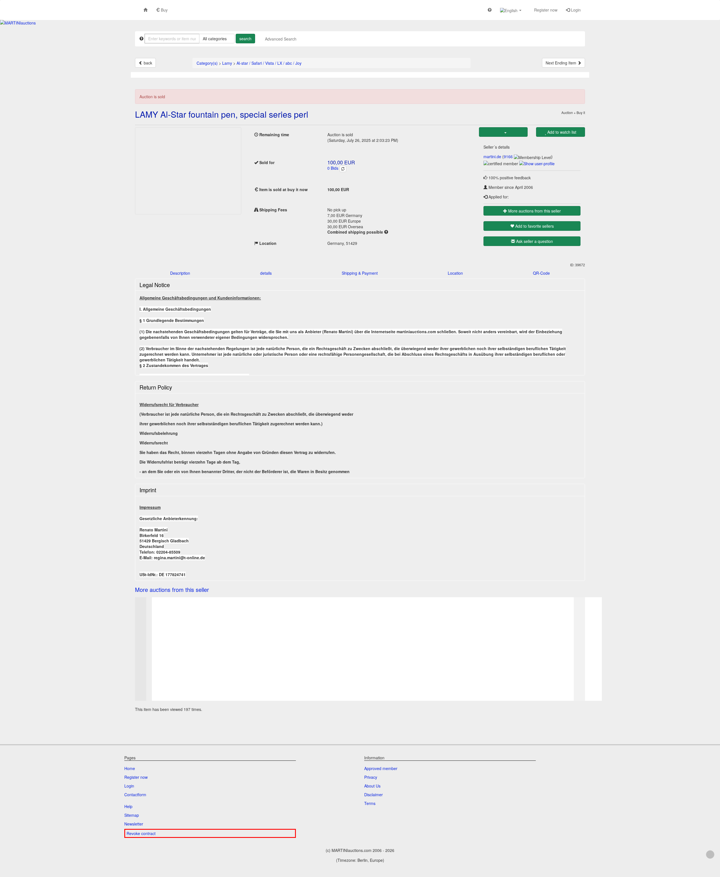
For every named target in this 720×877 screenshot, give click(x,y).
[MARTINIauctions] (18, 23)
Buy (164, 10)
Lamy (227, 63)
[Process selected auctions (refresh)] (342, 169)
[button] (511, 10)
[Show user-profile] (537, 163)
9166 (508, 156)
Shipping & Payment (360, 273)
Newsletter (133, 824)
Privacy (370, 777)
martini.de (492, 156)
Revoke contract (141, 833)
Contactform (135, 794)
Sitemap (131, 815)
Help (128, 806)
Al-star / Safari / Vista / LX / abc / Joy (269, 63)
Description (180, 273)
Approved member (380, 768)
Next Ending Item (561, 63)
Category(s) (207, 63)
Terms (369, 803)
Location (455, 273)
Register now (545, 10)
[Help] (489, 9)
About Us (372, 786)
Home (129, 768)
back (147, 63)
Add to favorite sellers (534, 226)
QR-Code (541, 273)
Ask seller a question (534, 241)
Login (575, 10)
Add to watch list (561, 132)
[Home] (145, 9)
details (266, 273)
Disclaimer (373, 794)
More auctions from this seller (534, 211)
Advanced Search (280, 39)
